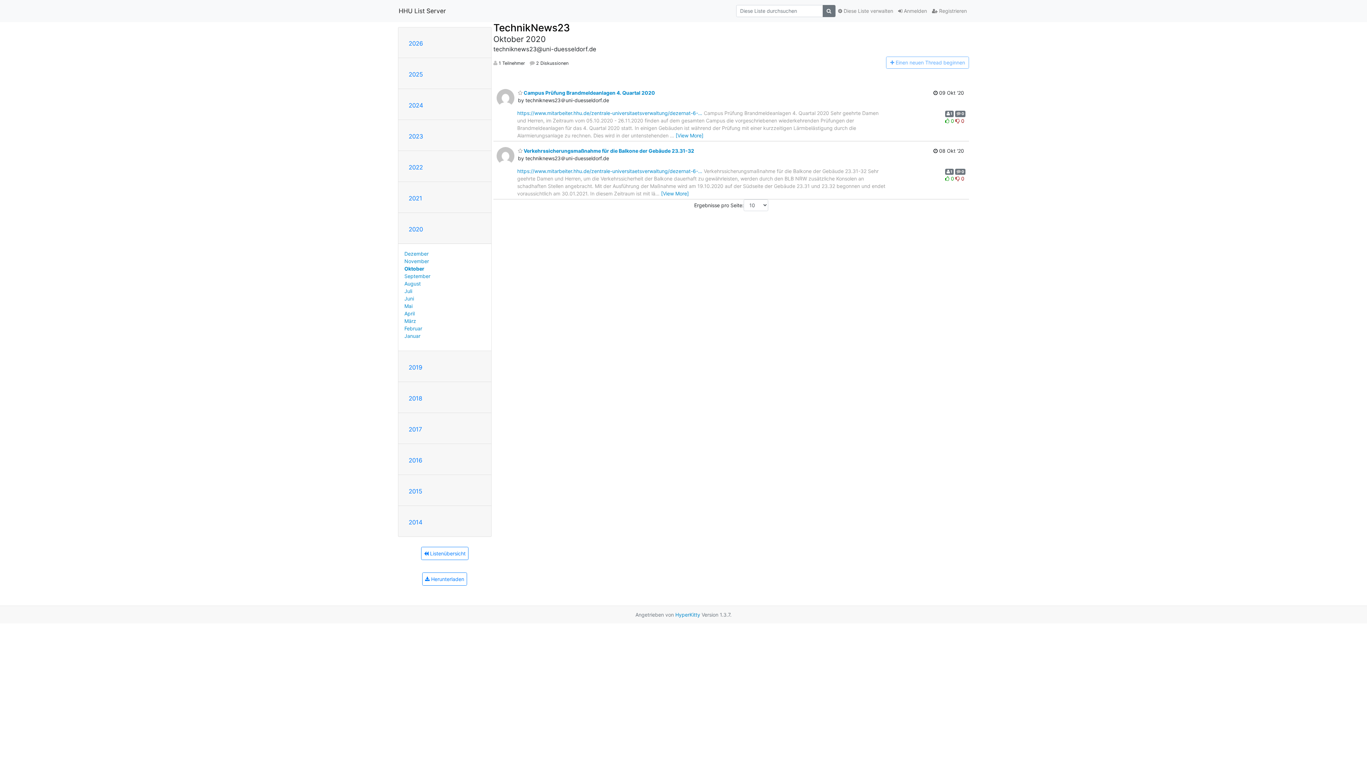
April (409, 313)
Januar (412, 336)
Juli (408, 291)
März (410, 321)
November (416, 261)
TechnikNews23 (531, 28)
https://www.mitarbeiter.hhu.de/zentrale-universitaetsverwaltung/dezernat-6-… (609, 113)
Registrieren (952, 11)
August (412, 284)
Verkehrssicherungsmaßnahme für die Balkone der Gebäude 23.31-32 (608, 151)
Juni (409, 298)
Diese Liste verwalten (867, 11)
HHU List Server (422, 11)
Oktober (414, 269)
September (417, 276)
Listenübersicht (447, 553)
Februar (413, 328)
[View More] (689, 135)
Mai (408, 306)
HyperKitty (687, 615)
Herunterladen (447, 579)
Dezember (416, 254)
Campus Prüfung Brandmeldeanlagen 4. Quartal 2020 (589, 93)
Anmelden (914, 11)
